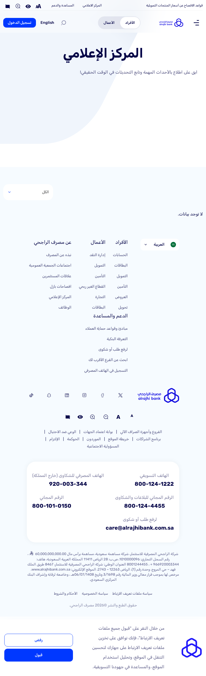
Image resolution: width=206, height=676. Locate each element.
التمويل (122, 276)
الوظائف (64, 307)
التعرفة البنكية (117, 339)
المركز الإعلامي (60, 297)
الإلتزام (54, 439)
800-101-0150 (51, 506)
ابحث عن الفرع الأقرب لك (108, 360)
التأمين (122, 286)
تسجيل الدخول (19, 22)
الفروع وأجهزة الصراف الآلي (141, 432)
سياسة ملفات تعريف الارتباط (132, 593)
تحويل (123, 307)
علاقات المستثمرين (56, 276)
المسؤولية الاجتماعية (103, 446)
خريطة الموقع (118, 439)
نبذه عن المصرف (58, 255)
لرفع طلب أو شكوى (113, 349)
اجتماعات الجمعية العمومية (50, 265)
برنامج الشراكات (148, 439)
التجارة (100, 297)
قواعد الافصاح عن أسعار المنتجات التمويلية (174, 5)
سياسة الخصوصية (95, 593)
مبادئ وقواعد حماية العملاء (106, 328)
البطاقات (121, 265)
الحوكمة (73, 439)
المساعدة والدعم (63, 5)
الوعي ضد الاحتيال (62, 432)
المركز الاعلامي (92, 5)
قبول (38, 655)
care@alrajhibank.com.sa (140, 528)
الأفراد (130, 22)
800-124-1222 (154, 484)
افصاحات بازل (60, 286)
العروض (121, 297)
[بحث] (63, 23)
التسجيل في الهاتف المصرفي (106, 370)
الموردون (94, 439)
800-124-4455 (144, 506)
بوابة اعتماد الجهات (98, 432)
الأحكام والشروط (66, 593)
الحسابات (120, 255)
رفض (39, 640)
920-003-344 (68, 484)
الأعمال (109, 22)
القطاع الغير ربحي (92, 286)
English (47, 22)
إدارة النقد (97, 255)
